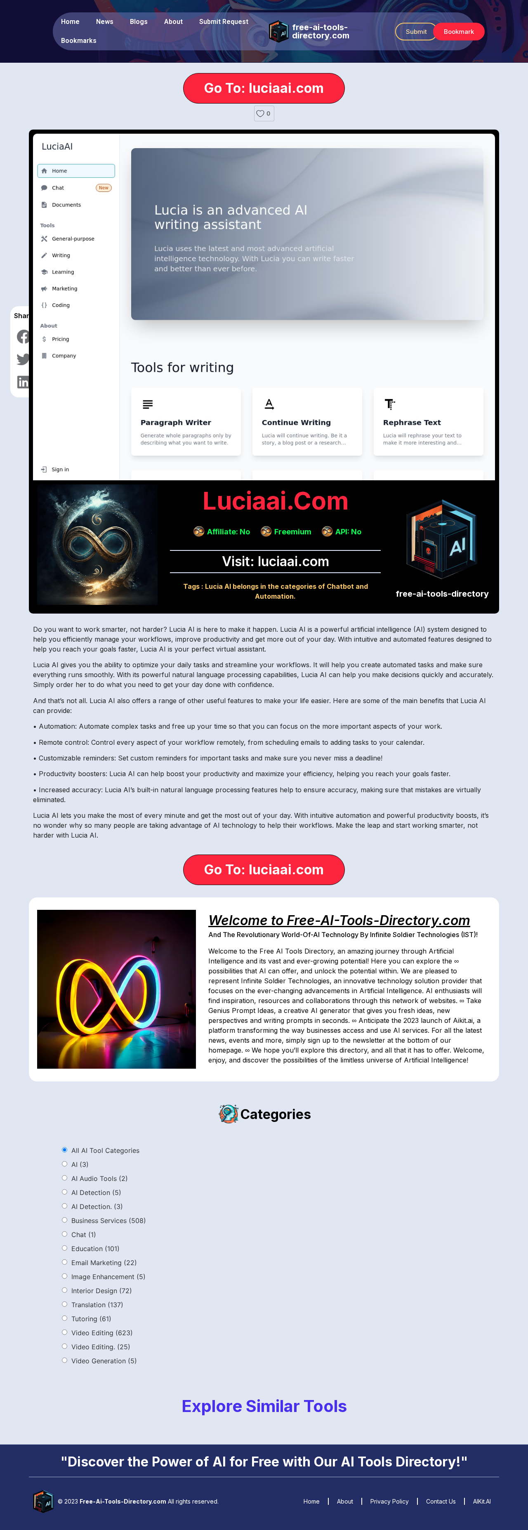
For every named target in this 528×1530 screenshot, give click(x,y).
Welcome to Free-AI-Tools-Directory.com (339, 920)
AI (80, 1164)
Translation (97, 1304)
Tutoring (91, 1318)
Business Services (108, 1220)
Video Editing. (100, 1346)
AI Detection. (97, 1206)
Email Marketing (104, 1262)
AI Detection (96, 1192)
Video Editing (102, 1332)
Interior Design (101, 1290)
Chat (83, 1234)
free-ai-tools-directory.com (320, 31)
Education (95, 1248)
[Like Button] (260, 113)
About (173, 22)
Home (70, 22)
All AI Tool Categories (105, 1150)
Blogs (139, 22)
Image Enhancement (108, 1276)
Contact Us (441, 1501)
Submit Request (223, 22)
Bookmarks (79, 41)
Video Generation (104, 1361)
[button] (416, 31)
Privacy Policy (389, 1501)
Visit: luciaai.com (275, 561)
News (104, 22)
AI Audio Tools (99, 1178)
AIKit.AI (482, 1501)
